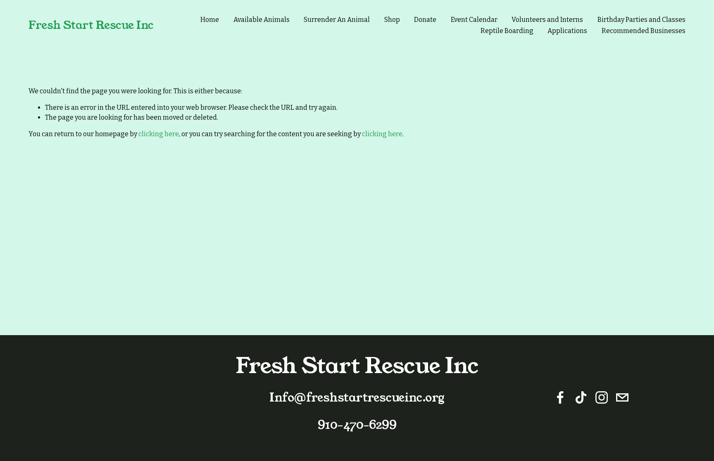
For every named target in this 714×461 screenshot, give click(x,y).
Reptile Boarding (507, 31)
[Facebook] (560, 397)
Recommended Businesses (643, 31)
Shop (392, 20)
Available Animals (261, 20)
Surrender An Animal (337, 20)
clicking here (158, 134)
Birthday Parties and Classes (641, 20)
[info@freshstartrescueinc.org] (622, 397)
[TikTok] (581, 397)
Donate (425, 20)
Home (209, 20)
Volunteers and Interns (547, 20)
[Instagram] (601, 397)
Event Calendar (474, 20)
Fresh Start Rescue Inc (91, 25)
